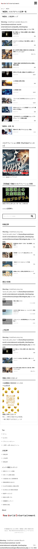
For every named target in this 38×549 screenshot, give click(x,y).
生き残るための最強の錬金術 (10, 489)
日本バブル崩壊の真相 (8, 475)
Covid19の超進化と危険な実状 (11, 486)
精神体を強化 (6, 504)
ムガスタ (7, 385)
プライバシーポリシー (8, 441)
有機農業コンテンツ (8, 501)
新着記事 (5, 462)
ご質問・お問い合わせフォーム (11, 445)
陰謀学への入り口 (7, 493)
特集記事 (5, 454)
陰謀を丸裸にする (7, 497)
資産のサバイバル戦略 (8, 471)
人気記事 (5, 458)
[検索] (32, 216)
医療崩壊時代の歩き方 (8, 482)
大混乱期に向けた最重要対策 (10, 478)
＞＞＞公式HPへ (7, 208)
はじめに (5, 437)
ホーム (2, 8)
